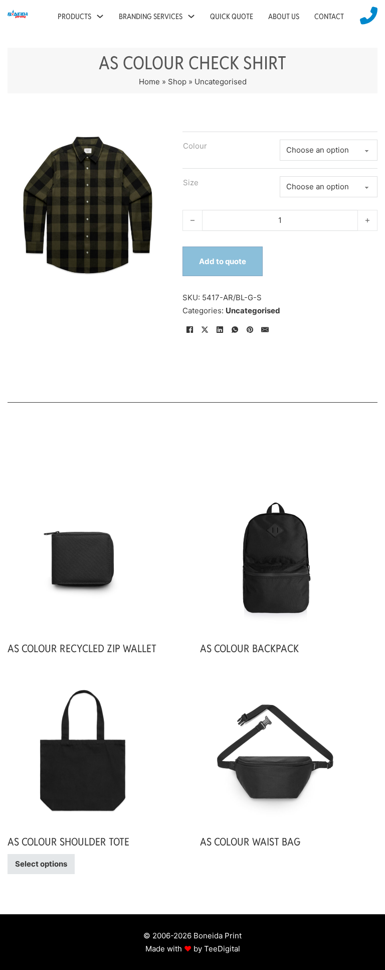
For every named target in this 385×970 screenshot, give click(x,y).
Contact (329, 16)
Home (149, 81)
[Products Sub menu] (100, 16)
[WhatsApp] (235, 329)
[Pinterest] (250, 329)
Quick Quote (231, 16)
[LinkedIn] (220, 329)
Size (191, 182)
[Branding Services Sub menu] (191, 16)
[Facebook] (190, 329)
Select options (41, 864)
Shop (177, 81)
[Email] (265, 329)
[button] (154, 137)
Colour (195, 146)
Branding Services (150, 16)
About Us (283, 16)
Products (74, 16)
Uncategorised (221, 81)
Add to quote (222, 261)
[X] (205, 329)
